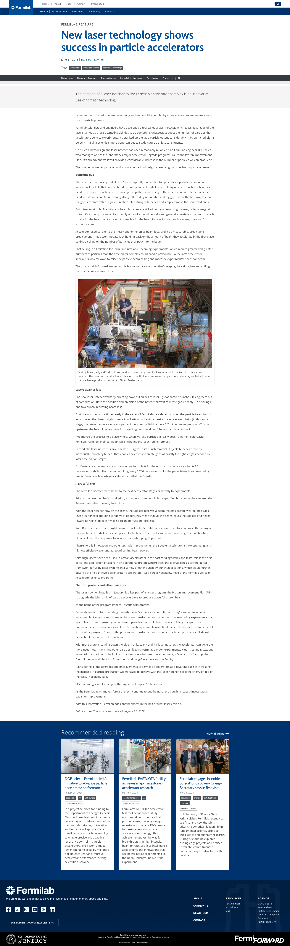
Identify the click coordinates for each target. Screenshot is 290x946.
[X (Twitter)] (17, 909)
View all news (215, 733)
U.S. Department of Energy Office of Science (153, 937)
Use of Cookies (142, 942)
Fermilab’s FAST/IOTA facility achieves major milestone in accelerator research (144, 783)
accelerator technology (112, 67)
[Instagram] (26, 909)
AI (80, 798)
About (58, 4)
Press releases (108, 78)
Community (94, 11)
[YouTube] (34, 909)
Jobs (69, 4)
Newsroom (77, 11)
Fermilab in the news (131, 78)
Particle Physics (266, 907)
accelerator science (91, 67)
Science (44, 11)
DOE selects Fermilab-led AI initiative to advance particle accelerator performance (86, 783)
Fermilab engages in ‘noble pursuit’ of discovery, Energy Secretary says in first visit (201, 783)
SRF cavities (90, 798)
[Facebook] (8, 909)
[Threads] (43, 909)
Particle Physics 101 (268, 921)
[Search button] (179, 78)
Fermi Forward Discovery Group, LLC (119, 937)
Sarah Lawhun (95, 59)
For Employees (233, 903)
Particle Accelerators (268, 910)
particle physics (210, 798)
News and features (87, 78)
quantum (184, 803)
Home (45, 4)
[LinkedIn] (52, 909)
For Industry (232, 907)
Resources (110, 11)
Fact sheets (152, 78)
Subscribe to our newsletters (32, 922)
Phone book (97, 4)
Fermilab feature (74, 803)
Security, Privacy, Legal (127, 942)
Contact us (168, 78)
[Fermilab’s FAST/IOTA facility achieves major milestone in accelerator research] (145, 755)
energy (197, 798)
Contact (81, 4)
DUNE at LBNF (59, 11)
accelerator (74, 67)
